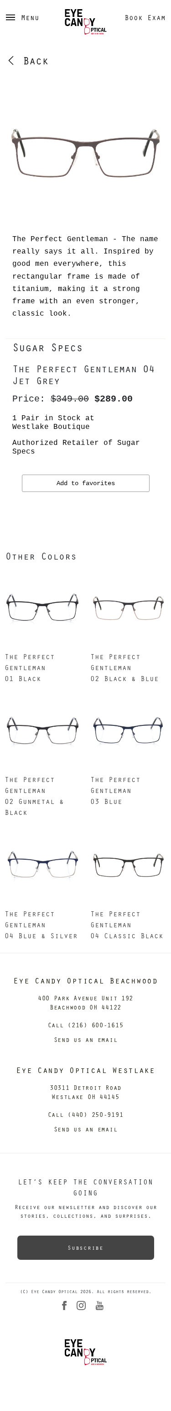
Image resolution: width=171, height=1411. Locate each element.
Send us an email (86, 1039)
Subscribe (85, 1247)
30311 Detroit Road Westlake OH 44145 (85, 1092)
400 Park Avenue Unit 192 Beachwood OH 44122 (85, 1002)
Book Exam (145, 17)
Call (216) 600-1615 (86, 1024)
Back (32, 60)
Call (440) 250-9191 (86, 1114)
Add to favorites (86, 483)
